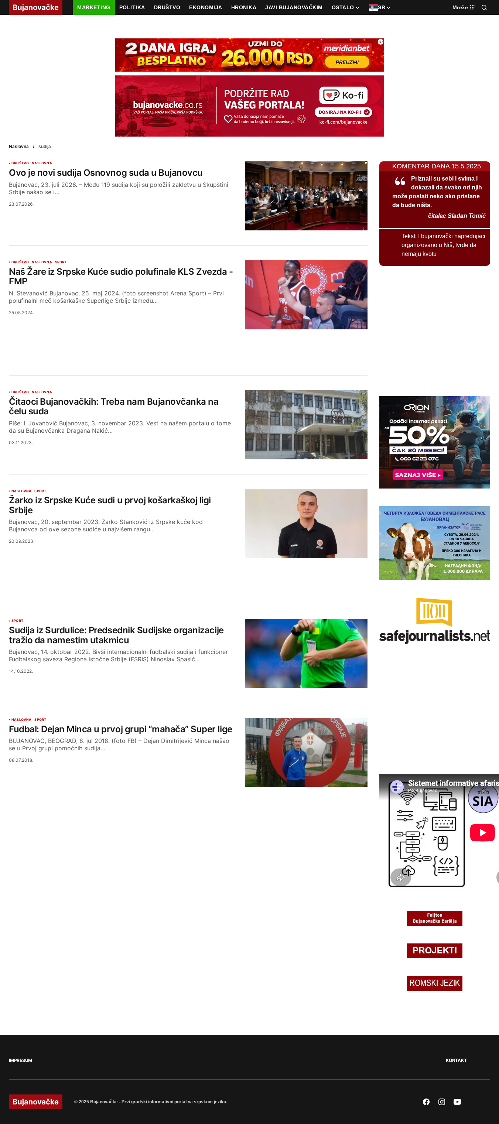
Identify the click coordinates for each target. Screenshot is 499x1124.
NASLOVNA (42, 163)
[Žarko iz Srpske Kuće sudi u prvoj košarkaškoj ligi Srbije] (306, 523)
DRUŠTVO (20, 163)
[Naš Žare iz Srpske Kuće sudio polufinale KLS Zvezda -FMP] (306, 294)
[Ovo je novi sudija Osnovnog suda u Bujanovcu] (306, 195)
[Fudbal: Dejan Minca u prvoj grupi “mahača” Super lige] (306, 752)
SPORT (61, 262)
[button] (484, 7)
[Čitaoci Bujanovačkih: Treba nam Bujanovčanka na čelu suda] (306, 424)
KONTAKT (456, 1060)
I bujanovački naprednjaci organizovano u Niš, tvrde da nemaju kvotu (443, 245)
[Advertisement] (188, 343)
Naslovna (19, 146)
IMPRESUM (20, 1060)
